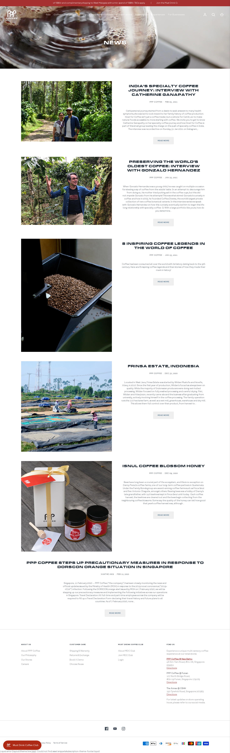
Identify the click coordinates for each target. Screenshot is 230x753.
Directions (172, 668)
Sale (48, 14)
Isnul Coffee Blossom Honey (163, 466)
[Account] (205, 14)
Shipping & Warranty (79, 651)
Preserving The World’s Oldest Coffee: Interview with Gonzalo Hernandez (163, 166)
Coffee (57, 14)
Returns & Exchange (79, 655)
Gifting (82, 14)
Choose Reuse (77, 664)
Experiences (158, 14)
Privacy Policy (45, 743)
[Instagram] (123, 728)
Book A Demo (77, 660)
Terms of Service (60, 743)
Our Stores (26, 660)
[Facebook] (106, 728)
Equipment (70, 14)
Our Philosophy (28, 655)
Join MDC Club (125, 655)
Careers (25, 664)
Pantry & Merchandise (101, 14)
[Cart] (221, 14)
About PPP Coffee (30, 651)
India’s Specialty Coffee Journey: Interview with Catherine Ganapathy (163, 91)
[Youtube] (115, 728)
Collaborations (124, 14)
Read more (163, 141)
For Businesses (176, 14)
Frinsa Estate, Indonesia (163, 366)
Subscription (142, 14)
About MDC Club (126, 651)
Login (121, 660)
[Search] (213, 14)
